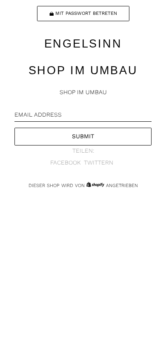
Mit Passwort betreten (86, 13)
